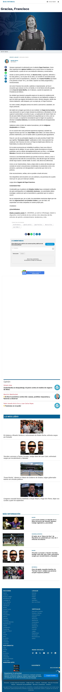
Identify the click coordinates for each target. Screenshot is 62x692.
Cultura (5, 625)
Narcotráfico (6, 614)
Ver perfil (13, 61)
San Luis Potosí (36, 602)
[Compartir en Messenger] (6, 76)
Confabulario (6, 627)
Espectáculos (7, 623)
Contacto (48, 684)
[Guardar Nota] (6, 81)
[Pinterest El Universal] (51, 653)
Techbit (5, 634)
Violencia (37, 682)
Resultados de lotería (36, 637)
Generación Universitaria (35, 621)
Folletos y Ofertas (37, 613)
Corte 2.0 (5, 594)
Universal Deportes (8, 622)
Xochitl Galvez (17, 224)
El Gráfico (34, 624)
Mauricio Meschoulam (11, 394)
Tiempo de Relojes (8, 658)
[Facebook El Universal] (36, 653)
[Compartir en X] (6, 70)
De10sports (35, 625)
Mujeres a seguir (7, 596)
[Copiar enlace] (6, 78)
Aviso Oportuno (36, 615)
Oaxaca (34, 594)
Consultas (5, 643)
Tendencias (6, 629)
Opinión (7, 381)
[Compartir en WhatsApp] (6, 73)
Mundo (5, 607)
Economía (6, 620)
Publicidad (44, 682)
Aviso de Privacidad (53, 682)
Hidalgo (34, 598)
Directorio (6, 682)
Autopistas (6, 641)
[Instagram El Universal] (48, 653)
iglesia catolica (28, 224)
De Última (6, 653)
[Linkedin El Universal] (55, 653)
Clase (4, 647)
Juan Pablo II (16, 227)
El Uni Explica (7, 602)
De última (5, 638)
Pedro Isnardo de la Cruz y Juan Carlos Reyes (18, 403)
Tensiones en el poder (13, 406)
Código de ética (30, 682)
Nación (5, 593)
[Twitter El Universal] (40, 653)
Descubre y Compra (37, 611)
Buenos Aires (48, 224)
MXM (4, 632)
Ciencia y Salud (7, 631)
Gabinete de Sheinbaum (6, 604)
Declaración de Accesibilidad (23, 684)
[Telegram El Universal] (32, 653)
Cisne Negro (6, 660)
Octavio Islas (8, 385)
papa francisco (38, 224)
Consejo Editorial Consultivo (17, 682)
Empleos (34, 616)
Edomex (34, 593)
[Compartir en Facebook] (6, 67)
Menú (4, 636)
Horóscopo (35, 634)
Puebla (34, 596)
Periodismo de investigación (7, 599)
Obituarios (34, 618)
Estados (5, 612)
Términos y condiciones (39, 684)
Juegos (34, 631)
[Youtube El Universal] (44, 653)
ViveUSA (34, 629)
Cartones (5, 618)
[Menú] (58, 1)
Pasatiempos (35, 633)
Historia (13, 684)
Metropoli (5, 611)
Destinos (5, 640)
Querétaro (34, 600)
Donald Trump (7, 609)
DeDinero (34, 627)
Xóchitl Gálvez (14, 57)
